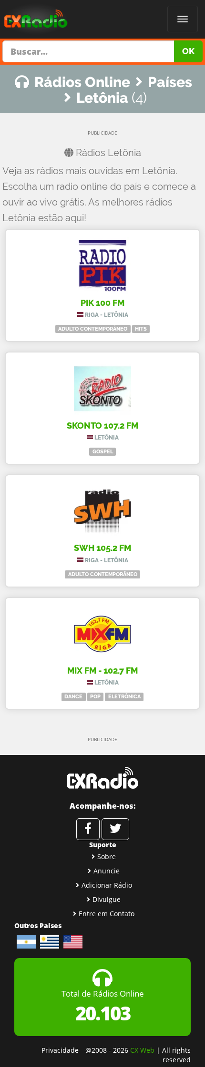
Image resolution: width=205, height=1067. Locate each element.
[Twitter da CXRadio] (115, 829)
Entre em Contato (106, 913)
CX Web (142, 1050)
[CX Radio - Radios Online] (102, 778)
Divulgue (106, 899)
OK (188, 51)
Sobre (106, 856)
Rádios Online (82, 82)
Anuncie (106, 870)
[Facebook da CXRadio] (88, 829)
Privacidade (60, 1050)
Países (170, 82)
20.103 (102, 1013)
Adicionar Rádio (107, 885)
